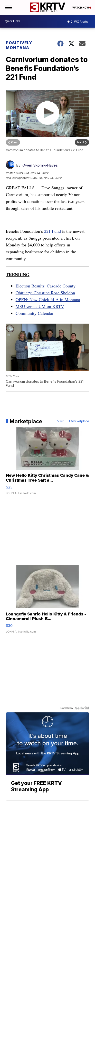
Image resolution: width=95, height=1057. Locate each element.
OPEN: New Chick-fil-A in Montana (48, 299)
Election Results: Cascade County (46, 286)
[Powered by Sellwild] (82, 708)
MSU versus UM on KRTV (40, 306)
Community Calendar (35, 313)
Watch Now (80, 7)
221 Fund (52, 231)
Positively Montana (19, 45)
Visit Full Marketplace (73, 421)
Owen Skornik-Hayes (40, 165)
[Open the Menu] (8, 7)
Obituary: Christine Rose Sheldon (45, 293)
